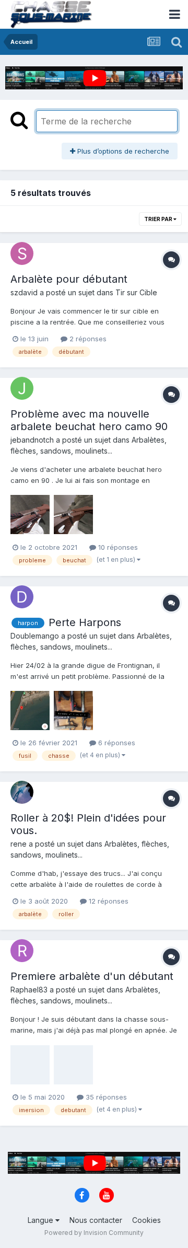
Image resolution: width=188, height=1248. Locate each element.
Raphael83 (29, 989)
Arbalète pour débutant (68, 279)
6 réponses (115, 742)
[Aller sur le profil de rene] (21, 792)
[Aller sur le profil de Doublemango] (21, 596)
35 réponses (105, 1097)
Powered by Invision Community (94, 1233)
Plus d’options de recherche (122, 151)
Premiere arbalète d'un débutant (91, 976)
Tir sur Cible (136, 292)
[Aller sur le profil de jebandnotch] (21, 388)
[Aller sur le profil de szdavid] (21, 253)
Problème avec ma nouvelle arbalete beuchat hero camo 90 (89, 420)
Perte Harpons (85, 622)
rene (18, 843)
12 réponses (107, 901)
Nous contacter (95, 1220)
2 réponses (87, 338)
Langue (41, 1220)
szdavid (24, 292)
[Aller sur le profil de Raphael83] (21, 950)
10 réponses (117, 547)
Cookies (146, 1220)
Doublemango (34, 635)
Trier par (158, 219)
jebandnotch (32, 439)
